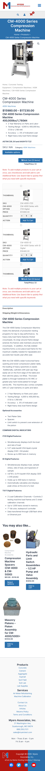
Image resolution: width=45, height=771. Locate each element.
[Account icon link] (24, 15)
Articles (22, 709)
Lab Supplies (22, 686)
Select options (10, 583)
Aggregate (22, 674)
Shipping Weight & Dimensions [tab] (16, 313)
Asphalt (22, 677)
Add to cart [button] (31, 587)
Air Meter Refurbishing (22, 693)
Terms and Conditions (22, 715)
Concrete (22, 668)
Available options (12, 152)
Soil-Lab (22, 683)
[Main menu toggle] (39, 5)
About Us (22, 706)
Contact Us (22, 702)
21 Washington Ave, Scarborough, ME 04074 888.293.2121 (22, 726)
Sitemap (37, 760)
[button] (18, 15)
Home (4, 85)
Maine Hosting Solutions (22, 760)
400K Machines (9, 106)
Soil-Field (22, 680)
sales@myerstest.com (22, 732)
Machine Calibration (22, 696)
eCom (7, 760)
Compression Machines (22, 88)
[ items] (31, 160)
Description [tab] (7, 308)
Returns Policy (22, 712)
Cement (22, 671)
